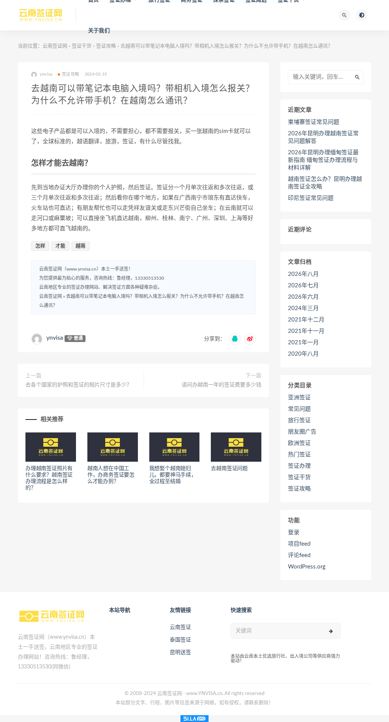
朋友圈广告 (302, 432)
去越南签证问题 (229, 468)
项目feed (299, 544)
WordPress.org (307, 567)
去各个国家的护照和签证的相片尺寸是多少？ (78, 385)
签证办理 (299, 466)
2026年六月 (303, 297)
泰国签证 (180, 640)
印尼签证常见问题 (311, 198)
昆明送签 (180, 652)
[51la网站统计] (194, 718)
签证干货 (82, 46)
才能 (60, 246)
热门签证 (299, 455)
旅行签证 (299, 420)
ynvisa (54, 338)
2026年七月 (303, 285)
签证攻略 (106, 46)
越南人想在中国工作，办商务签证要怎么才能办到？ (110, 475)
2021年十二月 (306, 320)
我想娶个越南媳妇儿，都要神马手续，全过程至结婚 (172, 475)
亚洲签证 (299, 398)
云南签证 (180, 627)
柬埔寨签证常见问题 (313, 122)
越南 (80, 246)
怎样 (40, 246)
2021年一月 (303, 342)
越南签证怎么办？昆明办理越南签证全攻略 (325, 183)
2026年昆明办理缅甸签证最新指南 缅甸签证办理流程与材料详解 (323, 160)
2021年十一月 (306, 331)
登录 (293, 532)
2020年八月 (303, 354)
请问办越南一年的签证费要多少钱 (221, 385)
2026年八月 (303, 274)
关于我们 (99, 30)
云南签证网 (55, 46)
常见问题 (299, 409)
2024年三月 (303, 308)
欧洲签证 (299, 443)
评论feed (299, 555)
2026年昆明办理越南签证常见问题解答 (323, 137)
